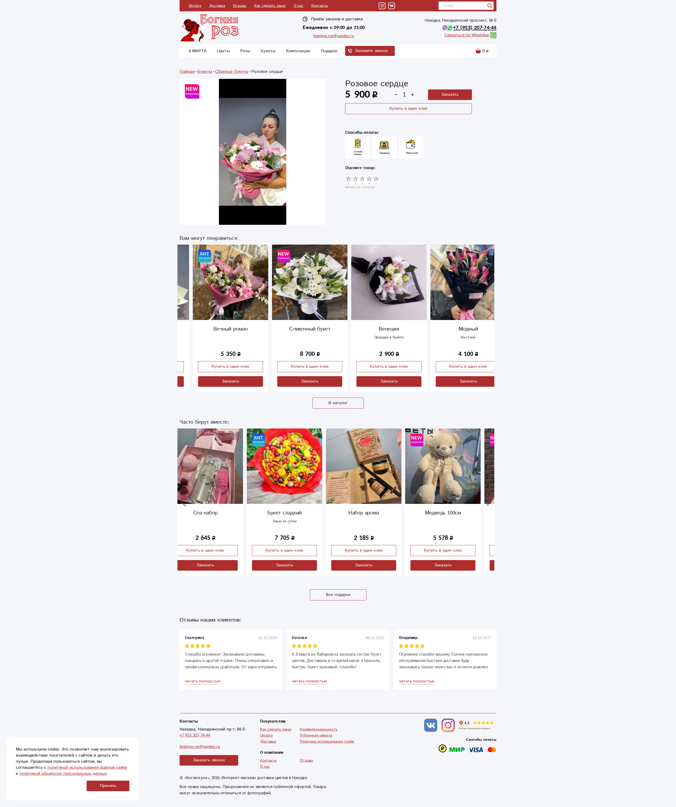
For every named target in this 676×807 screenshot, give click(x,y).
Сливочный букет (296, 329)
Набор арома (296, 513)
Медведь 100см (376, 513)
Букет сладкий (217, 513)
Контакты (319, 5)
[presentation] (183, 313)
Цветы (223, 51)
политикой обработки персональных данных (63, 774)
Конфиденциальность (318, 729)
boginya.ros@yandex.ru (333, 36)
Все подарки (338, 595)
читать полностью (202, 681)
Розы (245, 51)
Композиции (298, 51)
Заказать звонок (209, 760)
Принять (108, 786)
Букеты (268, 51)
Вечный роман (217, 329)
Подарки (329, 51)
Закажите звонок (371, 51)
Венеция (375, 329)
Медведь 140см (455, 513)
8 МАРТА (197, 51)
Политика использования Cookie (327, 741)
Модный (455, 329)
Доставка (217, 5)
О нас (298, 5)
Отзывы (239, 5)
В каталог (338, 403)
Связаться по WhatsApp (466, 35)
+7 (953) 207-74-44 (474, 28)
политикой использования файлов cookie (87, 768)
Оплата (195, 5)
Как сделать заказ (270, 5)
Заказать (450, 95)
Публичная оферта (316, 735)
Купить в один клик (408, 109)
